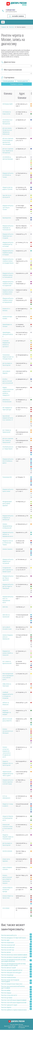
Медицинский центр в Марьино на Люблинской (7, 517)
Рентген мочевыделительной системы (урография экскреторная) (13, 964)
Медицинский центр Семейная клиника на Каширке (7, 252)
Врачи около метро (9, 1026)
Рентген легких (6, 952)
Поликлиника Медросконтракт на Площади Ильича (7, 357)
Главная (3, 27)
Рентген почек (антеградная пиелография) (10, 980)
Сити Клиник (5, 908)
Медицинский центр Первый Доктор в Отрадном (7, 236)
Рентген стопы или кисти (9, 995)
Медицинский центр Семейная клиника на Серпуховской (7, 300)
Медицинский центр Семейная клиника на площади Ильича (7, 261)
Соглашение (21, 1027)
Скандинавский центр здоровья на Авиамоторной (7, 569)
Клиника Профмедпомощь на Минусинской (7, 526)
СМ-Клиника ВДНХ (7, 104)
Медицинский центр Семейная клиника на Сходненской (7, 283)
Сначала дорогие (22, 81)
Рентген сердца (6, 993)
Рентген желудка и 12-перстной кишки (13, 938)
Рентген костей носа (7, 947)
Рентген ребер (5, 990)
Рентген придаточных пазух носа (11, 984)
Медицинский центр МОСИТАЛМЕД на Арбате (7, 461)
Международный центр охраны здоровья (7, 503)
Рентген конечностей (8, 945)
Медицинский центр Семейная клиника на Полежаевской (7, 275)
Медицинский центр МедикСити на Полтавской (7, 561)
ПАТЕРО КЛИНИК (7, 851)
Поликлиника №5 (7, 477)
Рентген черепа (6, 1007)
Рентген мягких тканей (8, 968)
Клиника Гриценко (7, 549)
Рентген (11, 27)
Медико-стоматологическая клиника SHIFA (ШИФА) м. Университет (7, 391)
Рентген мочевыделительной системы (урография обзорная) (13, 960)
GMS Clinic (5, 607)
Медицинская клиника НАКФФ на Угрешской (7, 653)
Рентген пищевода (7, 975)
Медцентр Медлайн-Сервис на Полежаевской (7, 836)
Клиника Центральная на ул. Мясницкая (7, 731)
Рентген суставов (6, 998)
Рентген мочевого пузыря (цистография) (14, 957)
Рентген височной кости (9, 935)
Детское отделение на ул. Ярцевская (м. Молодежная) (7, 150)
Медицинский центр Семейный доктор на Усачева (7, 244)
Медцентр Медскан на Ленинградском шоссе (7, 818)
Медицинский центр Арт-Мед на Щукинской (7, 578)
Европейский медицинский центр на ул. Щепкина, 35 (7, 418)
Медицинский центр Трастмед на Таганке (7, 207)
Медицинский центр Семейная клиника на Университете (7, 292)
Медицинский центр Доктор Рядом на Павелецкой (7, 586)
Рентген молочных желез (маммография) (14, 955)
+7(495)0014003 (10, 10)
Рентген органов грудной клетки (11, 970)
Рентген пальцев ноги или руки (11, 972)
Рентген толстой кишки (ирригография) (13, 1000)
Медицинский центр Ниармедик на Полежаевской (7, 227)
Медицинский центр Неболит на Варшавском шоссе (7, 534)
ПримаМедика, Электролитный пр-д (7, 334)
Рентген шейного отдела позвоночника (14, 1010)
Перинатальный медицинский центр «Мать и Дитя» (7, 773)
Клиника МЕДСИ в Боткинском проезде (7, 889)
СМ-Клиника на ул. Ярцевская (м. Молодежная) (7, 121)
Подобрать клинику (16, 84)
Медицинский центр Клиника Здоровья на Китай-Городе (7, 782)
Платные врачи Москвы (16, 1024)
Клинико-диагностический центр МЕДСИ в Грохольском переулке (7, 879)
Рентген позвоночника (8, 977)
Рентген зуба (5, 940)
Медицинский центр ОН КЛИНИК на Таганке (7, 175)
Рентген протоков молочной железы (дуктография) (13, 987)
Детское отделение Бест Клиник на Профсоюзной (7, 440)
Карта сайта (11, 1027)
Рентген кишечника (7, 942)
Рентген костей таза (7, 950)
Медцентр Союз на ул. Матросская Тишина (7, 542)
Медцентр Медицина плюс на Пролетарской (7, 763)
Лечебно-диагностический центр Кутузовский (7, 381)
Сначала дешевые (8, 81)
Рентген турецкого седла (9, 1005)
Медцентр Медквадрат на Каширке (6, 712)
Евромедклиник (6, 218)
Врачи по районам (24, 1026)
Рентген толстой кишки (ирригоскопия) (13, 1002)
